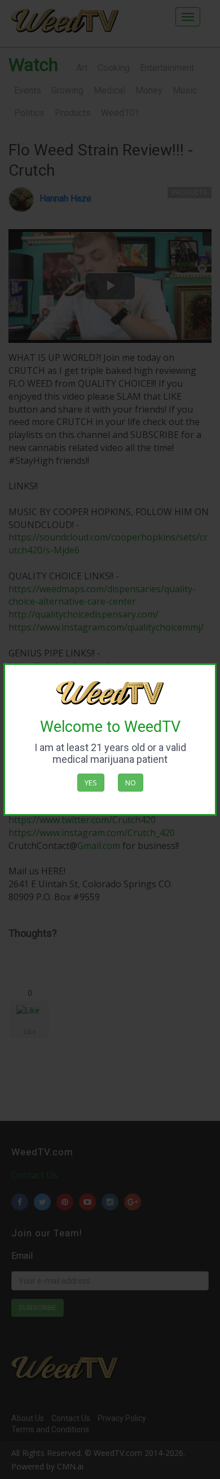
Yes (91, 783)
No (130, 783)
